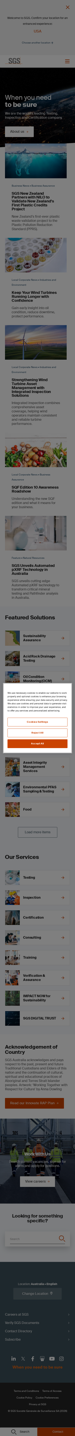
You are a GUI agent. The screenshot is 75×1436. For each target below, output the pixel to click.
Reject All (37, 732)
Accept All (37, 743)
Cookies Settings (37, 722)
